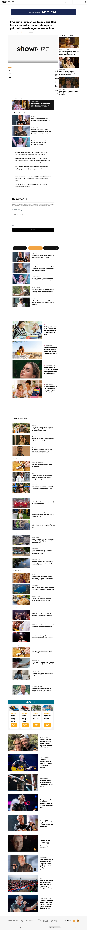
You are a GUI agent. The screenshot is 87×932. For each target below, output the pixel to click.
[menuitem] (85, 2)
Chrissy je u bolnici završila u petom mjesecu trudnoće (28, 158)
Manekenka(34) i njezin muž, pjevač (31, 152)
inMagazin (48, 2)
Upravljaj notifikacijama (55, 927)
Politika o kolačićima (44, 927)
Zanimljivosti (26, 2)
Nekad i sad (34, 2)
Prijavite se (33, 229)
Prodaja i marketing (17, 927)
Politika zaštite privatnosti (34, 927)
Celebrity (17, 2)
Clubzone (54, 2)
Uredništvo (10, 927)
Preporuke (41, 2)
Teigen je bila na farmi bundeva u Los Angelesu (27, 166)
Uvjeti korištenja (25, 927)
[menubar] (85, 2)
